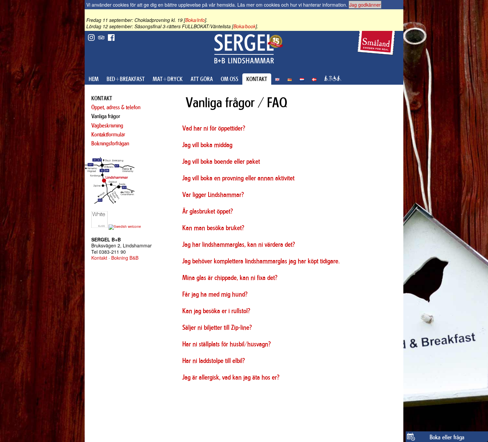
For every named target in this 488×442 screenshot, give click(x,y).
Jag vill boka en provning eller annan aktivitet (238, 178)
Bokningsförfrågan (110, 143)
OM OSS (229, 79)
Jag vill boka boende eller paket (221, 161)
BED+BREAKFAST (126, 79)
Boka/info (195, 20)
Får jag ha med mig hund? (215, 294)
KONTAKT (256, 79)
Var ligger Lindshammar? (213, 194)
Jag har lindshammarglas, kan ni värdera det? (238, 244)
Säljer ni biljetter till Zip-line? (217, 327)
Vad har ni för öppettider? (213, 128)
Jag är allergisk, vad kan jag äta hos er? (231, 377)
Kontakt (99, 257)
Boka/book (244, 26)
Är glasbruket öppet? (207, 211)
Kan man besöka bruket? (213, 227)
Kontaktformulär (108, 134)
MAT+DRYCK (168, 79)
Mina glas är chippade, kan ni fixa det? (230, 277)
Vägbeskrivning (107, 125)
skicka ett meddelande (365, 392)
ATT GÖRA (202, 79)
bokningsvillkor (242, 392)
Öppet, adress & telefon (115, 107)
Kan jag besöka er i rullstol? (216, 310)
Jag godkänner (365, 4)
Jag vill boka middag (207, 144)
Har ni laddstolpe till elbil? (213, 360)
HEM (94, 79)
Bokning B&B (124, 257)
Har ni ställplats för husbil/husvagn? (226, 344)
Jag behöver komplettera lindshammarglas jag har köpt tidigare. (261, 261)
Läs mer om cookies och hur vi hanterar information (291, 4)
